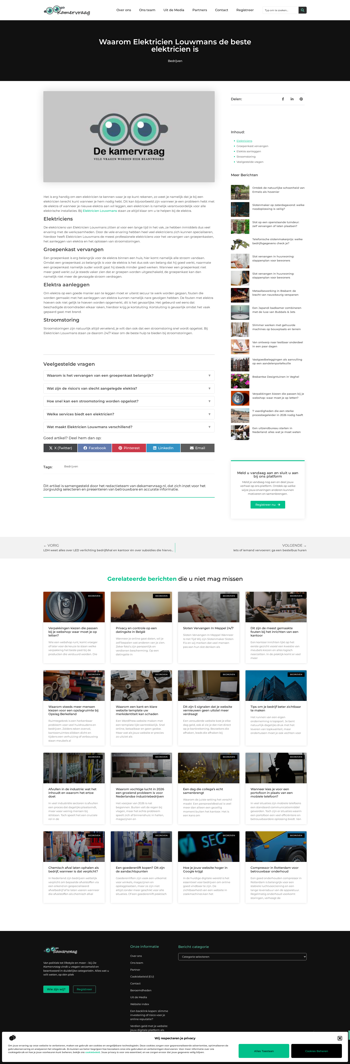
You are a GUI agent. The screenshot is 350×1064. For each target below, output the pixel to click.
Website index (139, 1004)
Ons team (147, 10)
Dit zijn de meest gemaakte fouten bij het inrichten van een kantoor (274, 631)
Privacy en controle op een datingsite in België (136, 630)
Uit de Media (173, 10)
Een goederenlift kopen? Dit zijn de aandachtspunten (140, 869)
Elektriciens (244, 140)
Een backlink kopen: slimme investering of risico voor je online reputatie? (149, 1015)
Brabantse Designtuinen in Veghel (275, 376)
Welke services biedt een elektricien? (129, 414)
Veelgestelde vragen (250, 161)
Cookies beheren (316, 1051)
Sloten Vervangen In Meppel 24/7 (208, 628)
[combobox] (281, 10)
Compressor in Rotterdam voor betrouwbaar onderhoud (275, 869)
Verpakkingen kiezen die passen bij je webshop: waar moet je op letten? (73, 631)
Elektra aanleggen (249, 151)
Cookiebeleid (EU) (142, 976)
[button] (340, 1038)
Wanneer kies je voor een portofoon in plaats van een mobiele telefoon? (272, 792)
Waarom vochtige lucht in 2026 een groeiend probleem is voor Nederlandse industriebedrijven (140, 792)
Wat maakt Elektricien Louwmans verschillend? (129, 427)
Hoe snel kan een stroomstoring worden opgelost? (129, 401)
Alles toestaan (264, 1051)
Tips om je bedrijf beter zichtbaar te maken (276, 708)
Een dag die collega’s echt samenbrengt (203, 791)
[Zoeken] (303, 10)
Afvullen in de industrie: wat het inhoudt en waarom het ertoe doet (72, 792)
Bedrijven (175, 61)
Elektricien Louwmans (100, 211)
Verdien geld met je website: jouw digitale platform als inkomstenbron (149, 1030)
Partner (135, 969)
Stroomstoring (246, 156)
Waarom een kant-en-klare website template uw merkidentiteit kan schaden (137, 710)
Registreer (245, 10)
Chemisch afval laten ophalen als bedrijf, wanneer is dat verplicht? (73, 869)
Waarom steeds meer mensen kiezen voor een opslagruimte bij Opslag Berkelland (73, 710)
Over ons (123, 10)
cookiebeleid (92, 1052)
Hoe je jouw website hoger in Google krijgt (205, 869)
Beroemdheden (141, 990)
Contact (221, 10)
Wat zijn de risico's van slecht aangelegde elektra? (129, 388)
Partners (199, 10)
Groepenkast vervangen (252, 146)
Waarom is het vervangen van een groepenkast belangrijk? (129, 375)
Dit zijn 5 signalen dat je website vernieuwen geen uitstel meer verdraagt (207, 710)
